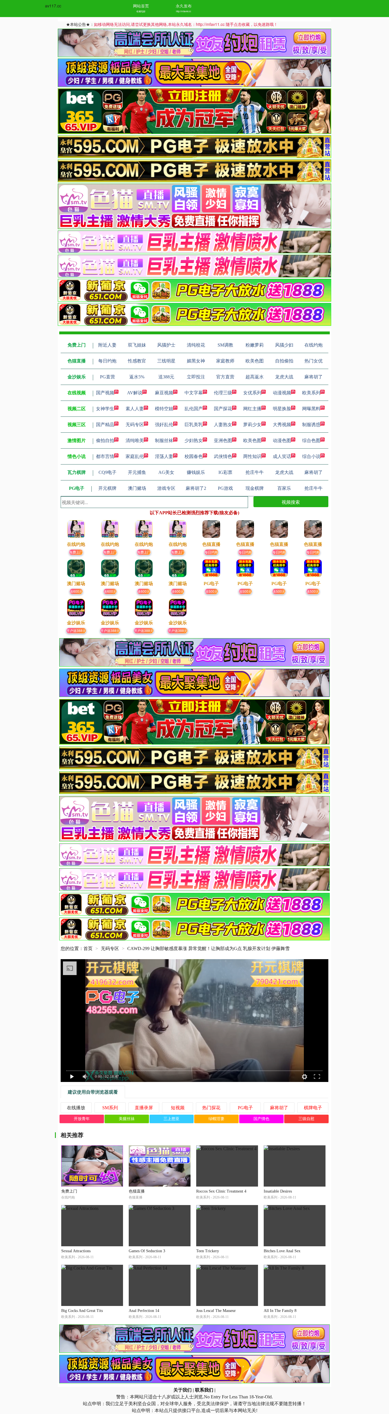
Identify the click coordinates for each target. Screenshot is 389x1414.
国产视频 (105, 392)
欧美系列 (311, 392)
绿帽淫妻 (216, 1119)
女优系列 (252, 392)
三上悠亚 (171, 1119)
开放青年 (82, 1119)
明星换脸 (282, 408)
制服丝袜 (164, 440)
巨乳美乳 (194, 424)
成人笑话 (282, 456)
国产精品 (105, 424)
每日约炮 (211, 552)
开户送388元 (76, 630)
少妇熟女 (194, 440)
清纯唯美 (135, 440)
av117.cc (53, 6)
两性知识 (252, 456)
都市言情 (105, 456)
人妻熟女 (223, 424)
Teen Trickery (207, 1251)
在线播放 (76, 1107)
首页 (88, 948)
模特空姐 (164, 408)
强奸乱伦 (164, 424)
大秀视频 (282, 424)
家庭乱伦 (135, 456)
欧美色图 (252, 440)
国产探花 (223, 408)
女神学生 (105, 408)
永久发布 (184, 6)
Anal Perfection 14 (144, 1311)
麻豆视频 (164, 392)
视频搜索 (291, 502)
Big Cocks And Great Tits (82, 1311)
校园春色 (194, 456)
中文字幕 (194, 392)
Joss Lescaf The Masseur (216, 1311)
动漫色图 (282, 440)
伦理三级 (223, 392)
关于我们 (182, 1390)
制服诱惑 (311, 424)
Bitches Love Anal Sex (282, 1251)
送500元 (211, 591)
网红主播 (252, 408)
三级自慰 (306, 1119)
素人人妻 (135, 408)
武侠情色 (223, 456)
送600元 (76, 591)
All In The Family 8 (280, 1311)
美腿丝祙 (127, 1119)
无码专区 (135, 424)
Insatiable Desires (278, 1191)
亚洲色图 (223, 440)
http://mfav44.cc (183, 11)
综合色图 (311, 440)
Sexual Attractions (76, 1251)
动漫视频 (282, 392)
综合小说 (311, 456)
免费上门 (76, 552)
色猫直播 (137, 1191)
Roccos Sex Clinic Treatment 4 (221, 1191)
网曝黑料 (311, 408)
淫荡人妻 (164, 456)
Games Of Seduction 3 (147, 1251)
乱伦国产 (194, 408)
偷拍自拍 (105, 440)
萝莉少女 (252, 424)
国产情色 (261, 1119)
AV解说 (134, 392)
